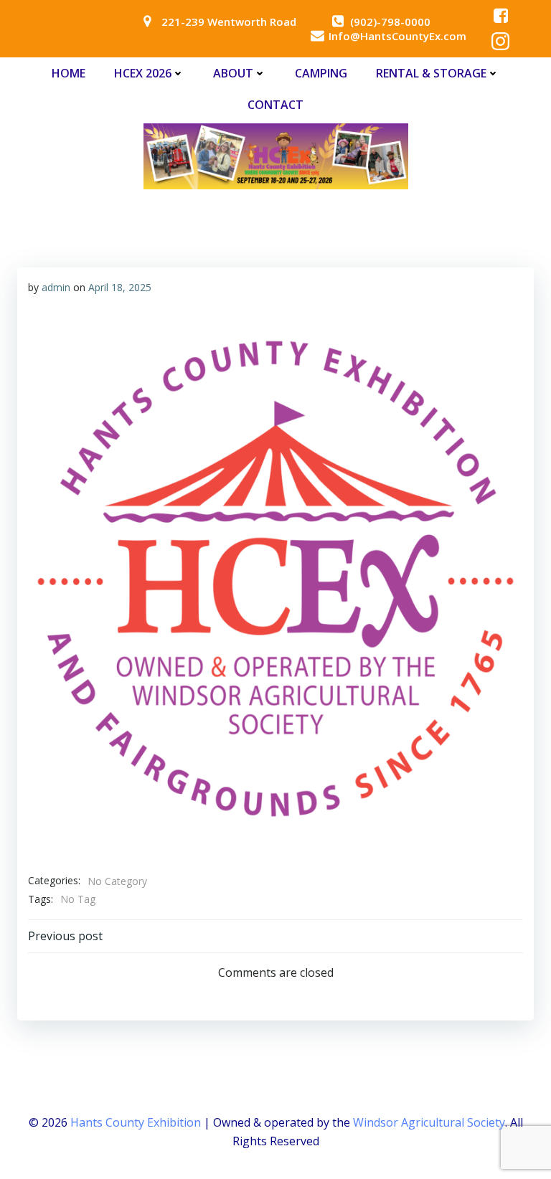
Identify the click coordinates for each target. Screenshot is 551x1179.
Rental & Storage (431, 73)
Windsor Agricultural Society (429, 1122)
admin (56, 287)
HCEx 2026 (142, 73)
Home (68, 73)
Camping (321, 73)
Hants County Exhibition (135, 1122)
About (233, 73)
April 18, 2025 (119, 287)
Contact (275, 105)
